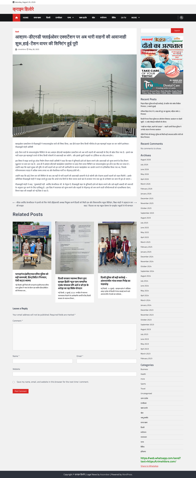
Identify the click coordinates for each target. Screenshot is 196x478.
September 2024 (147, 271)
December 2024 (147, 256)
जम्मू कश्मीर (144, 417)
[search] (181, 18)
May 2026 (145, 174)
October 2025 (146, 208)
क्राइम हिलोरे (23, 9)
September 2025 (147, 213)
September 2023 (147, 324)
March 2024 (145, 300)
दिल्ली (48, 17)
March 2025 (145, 242)
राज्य (69, 17)
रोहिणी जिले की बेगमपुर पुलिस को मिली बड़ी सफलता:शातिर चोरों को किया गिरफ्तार (162, 136)
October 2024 (146, 266)
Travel (143, 388)
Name (16, 356)
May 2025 (145, 232)
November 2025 (147, 203)
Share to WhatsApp (149, 466)
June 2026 (145, 169)
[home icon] (16, 17)
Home (25, 17)
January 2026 (146, 193)
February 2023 (146, 358)
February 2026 (146, 188)
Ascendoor (105, 474)
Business (144, 369)
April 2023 (145, 348)
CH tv (123, 17)
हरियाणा (143, 451)
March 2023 (145, 353)
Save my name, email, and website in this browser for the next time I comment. (53, 381)
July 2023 (144, 334)
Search (177, 30)
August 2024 (146, 275)
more (134, 17)
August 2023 (146, 329)
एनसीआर (59, 17)
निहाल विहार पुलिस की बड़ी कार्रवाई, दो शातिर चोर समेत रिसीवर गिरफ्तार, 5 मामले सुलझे (161, 105)
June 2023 (145, 339)
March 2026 (145, 183)
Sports (143, 383)
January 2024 (146, 305)
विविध (114, 17)
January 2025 (146, 251)
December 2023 (147, 310)
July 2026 (144, 164)
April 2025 (145, 237)
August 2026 (146, 159)
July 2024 (144, 280)
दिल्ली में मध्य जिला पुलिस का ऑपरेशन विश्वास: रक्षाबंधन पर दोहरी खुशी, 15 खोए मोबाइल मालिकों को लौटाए (161, 120)
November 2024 (147, 261)
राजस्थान (144, 437)
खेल (93, 17)
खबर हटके (83, 17)
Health (143, 374)
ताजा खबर (37, 17)
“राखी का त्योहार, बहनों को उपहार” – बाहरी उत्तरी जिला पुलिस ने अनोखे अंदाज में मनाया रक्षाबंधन (161, 128)
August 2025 (146, 217)
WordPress (127, 474)
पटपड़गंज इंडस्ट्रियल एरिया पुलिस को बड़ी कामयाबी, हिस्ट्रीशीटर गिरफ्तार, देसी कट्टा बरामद (31, 277)
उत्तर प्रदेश (144, 398)
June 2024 (145, 285)
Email (80, 356)
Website (16, 369)
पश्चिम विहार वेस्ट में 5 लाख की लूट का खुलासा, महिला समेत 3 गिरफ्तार (160, 113)
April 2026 (145, 179)
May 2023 (145, 343)
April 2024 (145, 295)
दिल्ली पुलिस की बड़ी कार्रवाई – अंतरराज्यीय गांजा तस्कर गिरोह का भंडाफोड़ (115, 281)
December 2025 (147, 198)
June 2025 (145, 227)
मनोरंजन (103, 17)
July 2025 (144, 222)
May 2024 (145, 290)
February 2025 (146, 246)
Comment (18, 320)
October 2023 (146, 319)
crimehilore (21, 49)
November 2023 (147, 314)
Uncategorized (146, 393)
